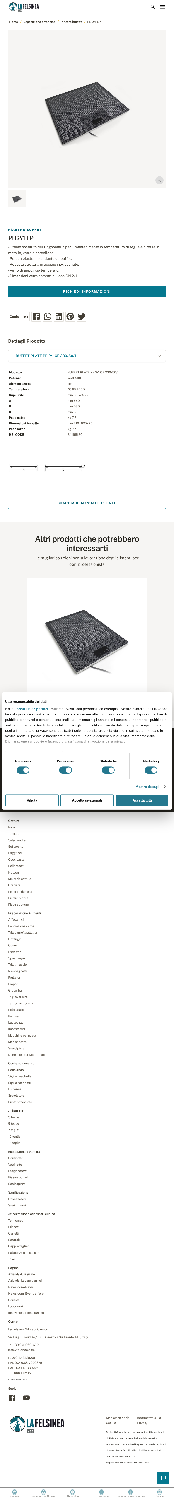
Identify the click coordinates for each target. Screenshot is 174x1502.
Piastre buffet (71, 22)
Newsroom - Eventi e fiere (26, 1293)
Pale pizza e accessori (23, 1252)
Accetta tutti (142, 800)
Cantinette (15, 1158)
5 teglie (13, 1123)
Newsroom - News (21, 1287)
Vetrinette (15, 1164)
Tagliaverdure (18, 997)
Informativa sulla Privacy (149, 1420)
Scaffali (14, 1240)
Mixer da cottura (19, 879)
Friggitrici (15, 853)
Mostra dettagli (147, 787)
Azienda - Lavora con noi (25, 1280)
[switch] (65, 770)
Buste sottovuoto (20, 1102)
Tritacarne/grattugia (22, 932)
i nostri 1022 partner (31, 709)
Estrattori (14, 952)
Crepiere (14, 885)
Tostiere (13, 833)
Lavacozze (16, 1022)
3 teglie (13, 1117)
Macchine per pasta (22, 1035)
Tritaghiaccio (17, 964)
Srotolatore (16, 1095)
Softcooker (16, 846)
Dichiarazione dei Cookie (118, 1420)
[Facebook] (12, 1400)
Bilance (13, 1227)
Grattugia (15, 939)
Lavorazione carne (21, 926)
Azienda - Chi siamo (21, 1274)
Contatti (13, 1300)
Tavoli (12, 1259)
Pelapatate (16, 1009)
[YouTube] (26, 1400)
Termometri (16, 1220)
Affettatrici (16, 919)
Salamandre (16, 840)
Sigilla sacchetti (19, 1083)
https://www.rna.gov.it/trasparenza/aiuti (127, 1462)
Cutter (12, 945)
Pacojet (13, 1016)
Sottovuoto (16, 1070)
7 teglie (13, 1130)
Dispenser (15, 1089)
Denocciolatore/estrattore (26, 1055)
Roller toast (16, 866)
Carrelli (13, 1233)
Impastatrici (16, 1029)
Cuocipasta (16, 859)
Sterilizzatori (17, 1205)
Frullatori (14, 977)
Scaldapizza (16, 1184)
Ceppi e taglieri (18, 1246)
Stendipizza (16, 1048)
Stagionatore (17, 1171)
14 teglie (14, 1143)
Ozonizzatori (17, 1199)
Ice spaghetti (17, 971)
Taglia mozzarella (20, 1003)
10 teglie (14, 1136)
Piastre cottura (18, 904)
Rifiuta (32, 800)
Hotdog (13, 872)
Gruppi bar (15, 990)
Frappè (13, 984)
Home (13, 22)
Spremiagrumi (18, 958)
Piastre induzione (20, 891)
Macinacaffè (17, 1042)
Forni (11, 827)
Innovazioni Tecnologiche (26, 1312)
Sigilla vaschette (19, 1076)
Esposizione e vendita (39, 22)
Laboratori (15, 1306)
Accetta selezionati (87, 800)
